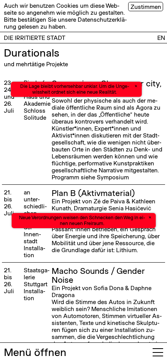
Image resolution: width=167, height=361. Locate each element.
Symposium (113, 177)
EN (161, 37)
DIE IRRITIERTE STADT (34, 37)
